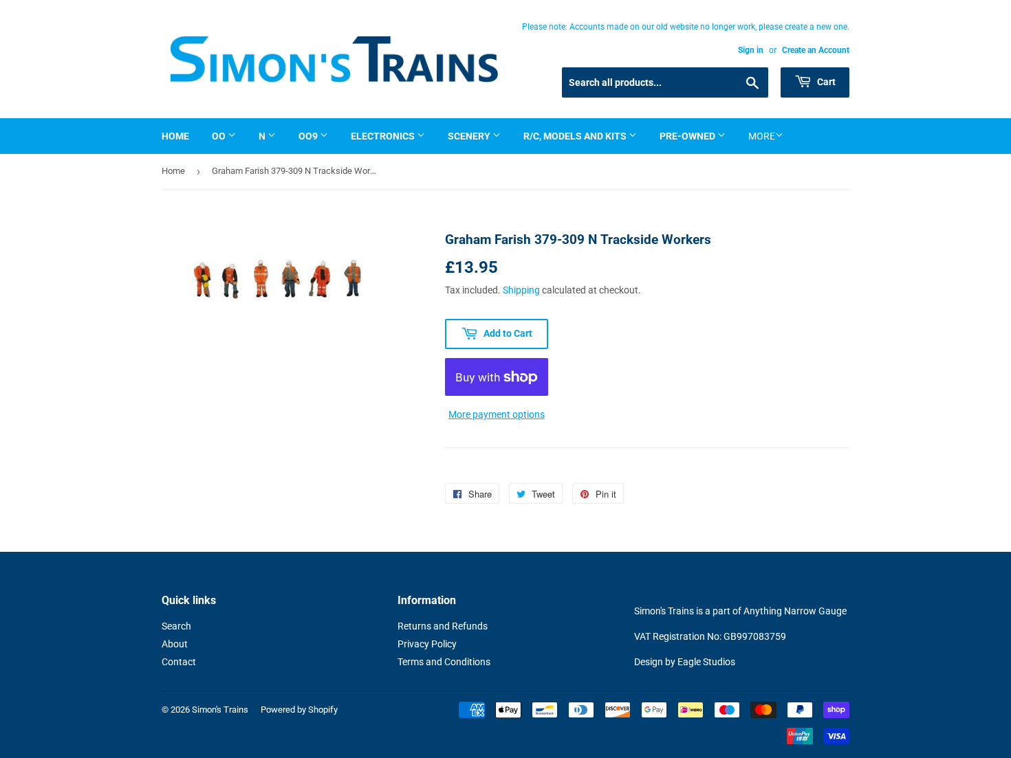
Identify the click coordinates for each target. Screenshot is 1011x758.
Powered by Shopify (299, 709)
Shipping (521, 290)
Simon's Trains (220, 709)
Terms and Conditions (444, 661)
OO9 (309, 136)
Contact (179, 661)
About (175, 643)
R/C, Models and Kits (576, 136)
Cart (825, 81)
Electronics (384, 136)
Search (176, 626)
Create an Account (815, 50)
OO (220, 136)
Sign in (750, 50)
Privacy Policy (427, 643)
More (761, 136)
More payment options (496, 414)
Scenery (470, 136)
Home (175, 136)
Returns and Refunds (443, 626)
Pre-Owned (688, 136)
